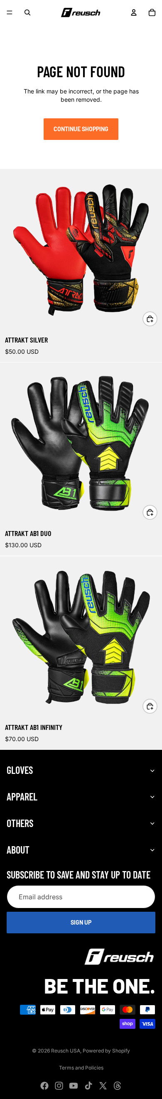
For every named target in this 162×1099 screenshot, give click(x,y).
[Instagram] (26, 30)
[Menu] (9, 12)
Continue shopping (81, 128)
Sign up (81, 922)
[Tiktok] (56, 30)
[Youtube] (41, 30)
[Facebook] (12, 30)
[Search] (27, 12)
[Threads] (85, 30)
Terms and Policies (81, 1068)
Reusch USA (65, 1051)
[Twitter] (70, 30)
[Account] (134, 12)
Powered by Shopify (106, 1051)
